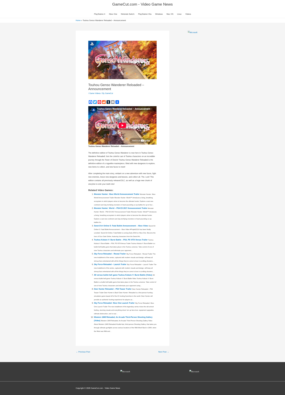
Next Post (163, 352)
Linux (179, 14)
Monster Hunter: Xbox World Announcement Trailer (116, 194)
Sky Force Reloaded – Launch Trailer (110, 264)
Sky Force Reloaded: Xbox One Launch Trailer (114, 303)
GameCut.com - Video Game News (142, 4)
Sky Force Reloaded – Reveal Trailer (110, 254)
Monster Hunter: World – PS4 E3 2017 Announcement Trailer (120, 208)
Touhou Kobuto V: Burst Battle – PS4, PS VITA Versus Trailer (121, 240)
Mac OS (170, 14)
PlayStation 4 (99, 14)
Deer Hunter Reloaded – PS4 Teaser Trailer (113, 289)
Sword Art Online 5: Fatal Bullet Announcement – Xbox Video (121, 226)
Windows (159, 14)
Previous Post (83, 352)
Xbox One (113, 14)
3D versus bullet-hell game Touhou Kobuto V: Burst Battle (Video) (123, 275)
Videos (188, 14)
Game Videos (95, 93)
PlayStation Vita (144, 14)
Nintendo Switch (127, 14)
